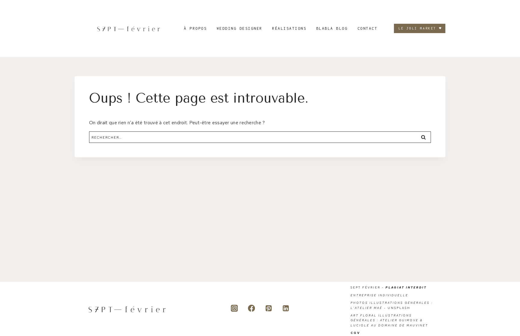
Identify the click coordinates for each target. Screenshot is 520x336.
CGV (355, 333)
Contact (368, 28)
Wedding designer (239, 28)
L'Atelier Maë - (369, 308)
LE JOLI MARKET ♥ (420, 28)
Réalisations (289, 28)
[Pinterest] (269, 308)
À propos (195, 28)
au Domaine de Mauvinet (399, 325)
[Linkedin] (286, 308)
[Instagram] (234, 308)
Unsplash (399, 308)
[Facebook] (251, 308)
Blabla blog (332, 28)
